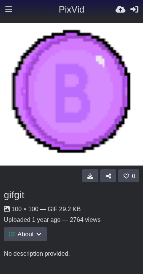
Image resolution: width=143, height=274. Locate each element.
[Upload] (120, 9)
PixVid (71, 9)
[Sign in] (134, 9)
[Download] (90, 175)
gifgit (14, 195)
